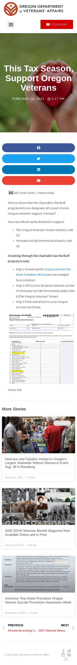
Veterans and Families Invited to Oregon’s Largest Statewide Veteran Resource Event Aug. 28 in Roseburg (36, 463)
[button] (11, 24)
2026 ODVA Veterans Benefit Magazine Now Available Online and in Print (37, 533)
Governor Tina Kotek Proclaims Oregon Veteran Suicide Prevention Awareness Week (38, 600)
